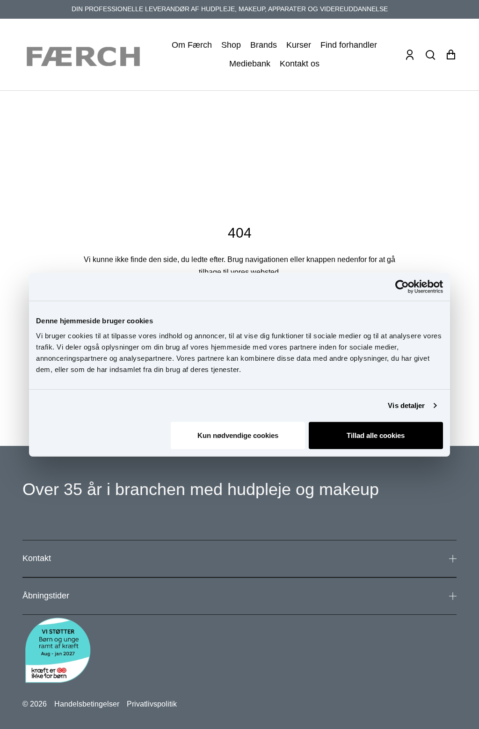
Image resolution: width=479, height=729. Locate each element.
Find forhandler (348, 45)
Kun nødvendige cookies (237, 435)
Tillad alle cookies (376, 435)
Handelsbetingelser (86, 704)
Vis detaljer (406, 405)
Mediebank (249, 63)
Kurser (298, 45)
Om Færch (192, 45)
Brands (263, 45)
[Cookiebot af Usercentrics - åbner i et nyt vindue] (402, 287)
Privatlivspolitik (152, 704)
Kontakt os (299, 63)
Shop (231, 45)
